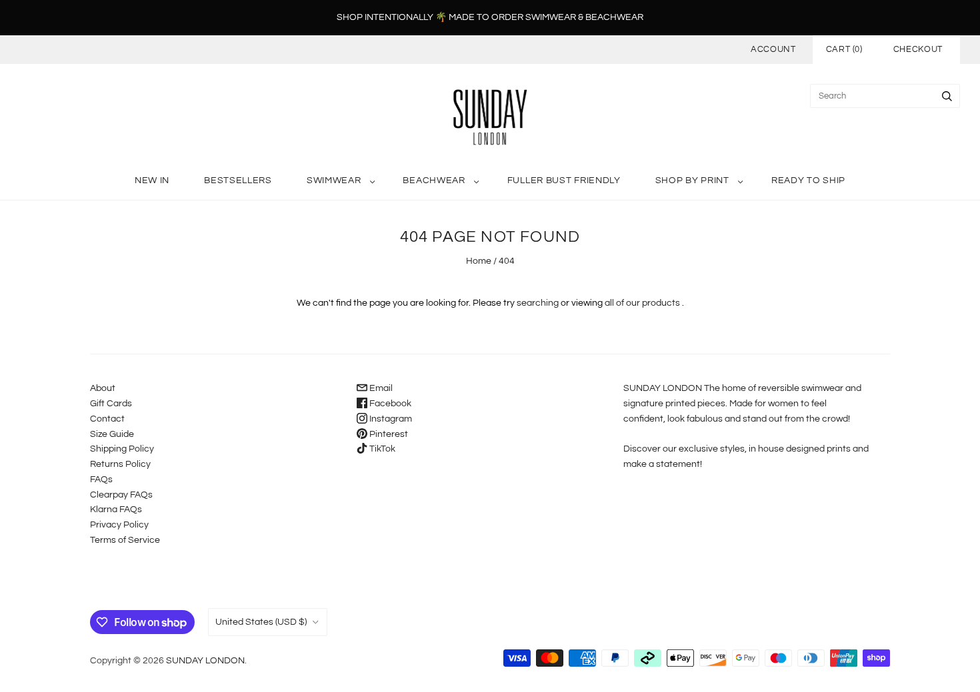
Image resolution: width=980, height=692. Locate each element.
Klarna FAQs (116, 509)
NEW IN (152, 180)
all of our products (642, 303)
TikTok (381, 449)
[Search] (947, 96)
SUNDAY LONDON (205, 660)
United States (261, 622)
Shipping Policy (122, 449)
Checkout (918, 49)
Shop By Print (692, 180)
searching (538, 303)
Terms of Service (125, 540)
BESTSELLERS (238, 180)
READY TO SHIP (808, 180)
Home (478, 261)
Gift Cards (111, 403)
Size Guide (112, 434)
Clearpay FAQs (121, 495)
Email (380, 388)
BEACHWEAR (434, 180)
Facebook (389, 403)
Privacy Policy (119, 524)
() (844, 49)
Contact (107, 419)
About (102, 388)
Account (773, 49)
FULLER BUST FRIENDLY (564, 180)
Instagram (389, 419)
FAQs (101, 479)
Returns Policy (120, 464)
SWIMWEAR (334, 180)
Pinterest (387, 434)
